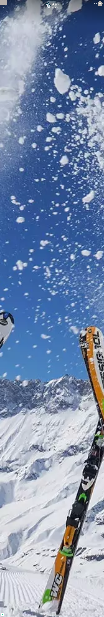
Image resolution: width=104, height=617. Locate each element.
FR (3, 7)
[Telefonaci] (3, 12)
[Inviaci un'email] (3, 15)
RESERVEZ (97, 4)
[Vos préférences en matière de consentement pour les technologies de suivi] (2, 614)
